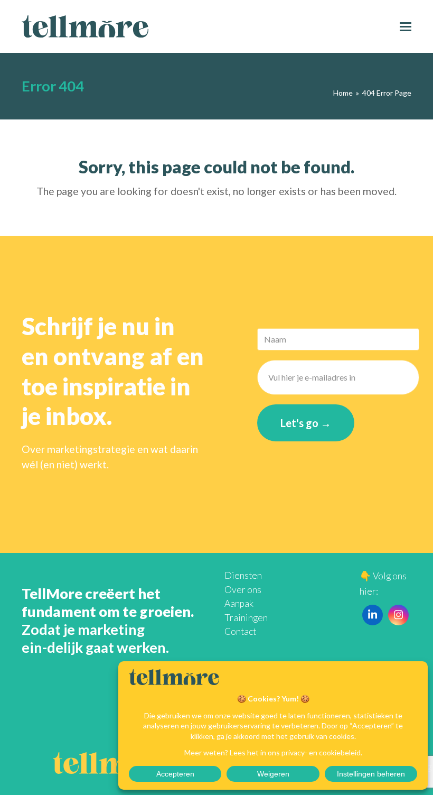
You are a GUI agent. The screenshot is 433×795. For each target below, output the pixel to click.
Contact (240, 631)
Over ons (242, 589)
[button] (405, 26)
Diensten (243, 575)
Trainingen (246, 617)
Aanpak (238, 603)
